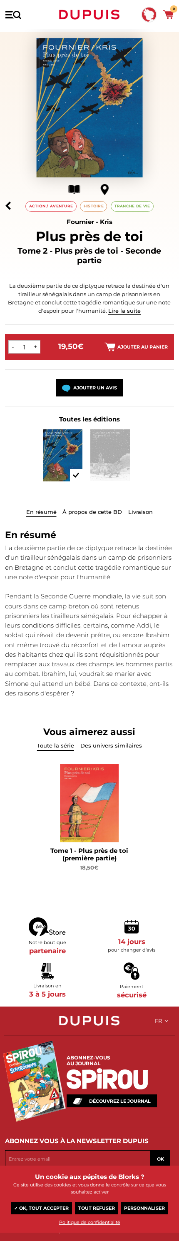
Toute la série (55, 745)
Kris (106, 222)
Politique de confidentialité (89, 1222)
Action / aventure (51, 206)
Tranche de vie (132, 206)
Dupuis (89, 15)
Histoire (94, 206)
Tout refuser (96, 1208)
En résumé (41, 511)
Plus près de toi (89, 236)
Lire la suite (124, 310)
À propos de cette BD (92, 511)
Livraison (140, 511)
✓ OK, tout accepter (41, 1208)
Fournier (80, 222)
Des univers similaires (111, 745)
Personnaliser (144, 1208)
